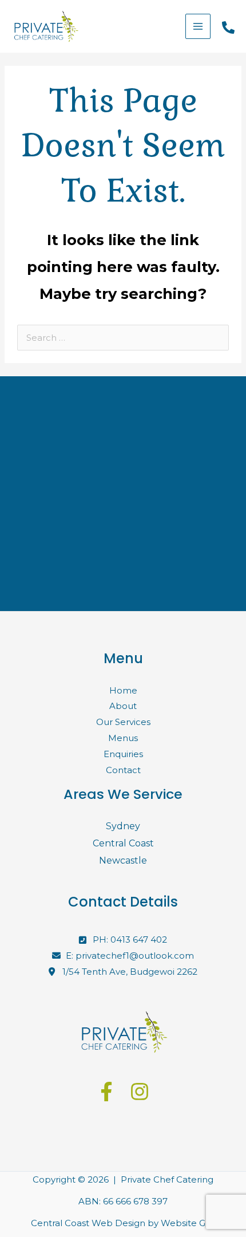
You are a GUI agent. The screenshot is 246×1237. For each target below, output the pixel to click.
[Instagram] (139, 1091)
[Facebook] (106, 1091)
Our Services (123, 721)
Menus (123, 737)
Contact (123, 770)
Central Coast (123, 843)
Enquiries (123, 753)
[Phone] (228, 27)
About (123, 705)
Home (123, 690)
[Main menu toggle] (198, 27)
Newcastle (123, 860)
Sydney (123, 826)
